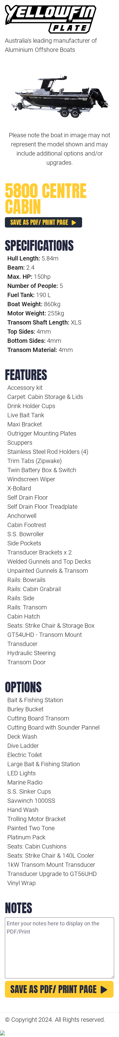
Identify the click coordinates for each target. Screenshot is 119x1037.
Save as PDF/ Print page (39, 222)
